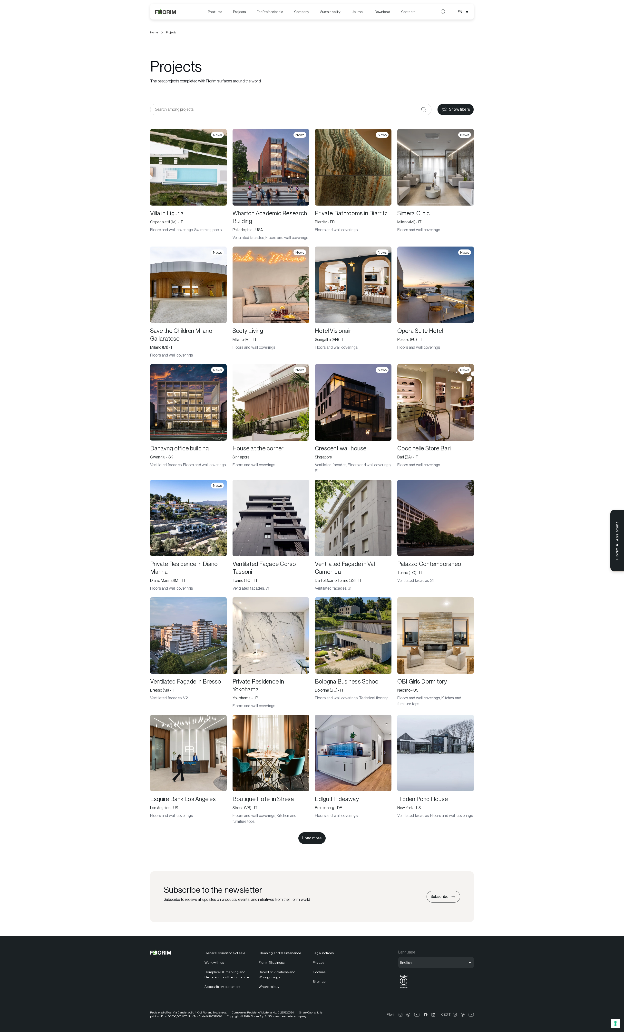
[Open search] (443, 12)
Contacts (408, 12)
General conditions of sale (225, 953)
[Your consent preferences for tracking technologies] (615, 1023)
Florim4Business (271, 962)
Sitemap (319, 981)
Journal (358, 12)
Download (382, 12)
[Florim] (165, 12)
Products (215, 12)
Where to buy (269, 987)
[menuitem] (215, 11)
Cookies (319, 972)
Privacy (318, 962)
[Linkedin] (433, 1015)
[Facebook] (426, 1015)
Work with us (214, 962)
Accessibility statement (222, 987)
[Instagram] (400, 1015)
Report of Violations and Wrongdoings (277, 974)
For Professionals (270, 12)
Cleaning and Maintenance (280, 953)
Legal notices (323, 953)
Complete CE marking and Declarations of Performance (227, 974)
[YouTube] (417, 1015)
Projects (239, 12)
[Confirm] (424, 109)
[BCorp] (403, 988)
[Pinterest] (408, 1015)
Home (154, 32)
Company (301, 12)
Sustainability (330, 12)
